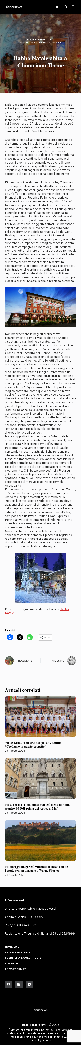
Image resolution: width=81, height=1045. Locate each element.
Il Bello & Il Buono (35, 42)
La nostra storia (17, 952)
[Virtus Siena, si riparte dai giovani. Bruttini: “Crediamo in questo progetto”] (40, 716)
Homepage (12, 946)
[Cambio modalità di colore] (57, 7)
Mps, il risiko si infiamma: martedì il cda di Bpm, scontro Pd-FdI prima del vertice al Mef (37, 806)
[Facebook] (8, 984)
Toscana (55, 42)
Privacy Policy (15, 969)
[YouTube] (29, 984)
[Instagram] (19, 984)
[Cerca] (65, 7)
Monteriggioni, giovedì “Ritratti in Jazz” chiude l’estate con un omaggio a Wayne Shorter (36, 868)
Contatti (11, 963)
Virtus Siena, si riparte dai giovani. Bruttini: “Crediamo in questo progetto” (34, 744)
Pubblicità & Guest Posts (23, 958)
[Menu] (74, 7)
